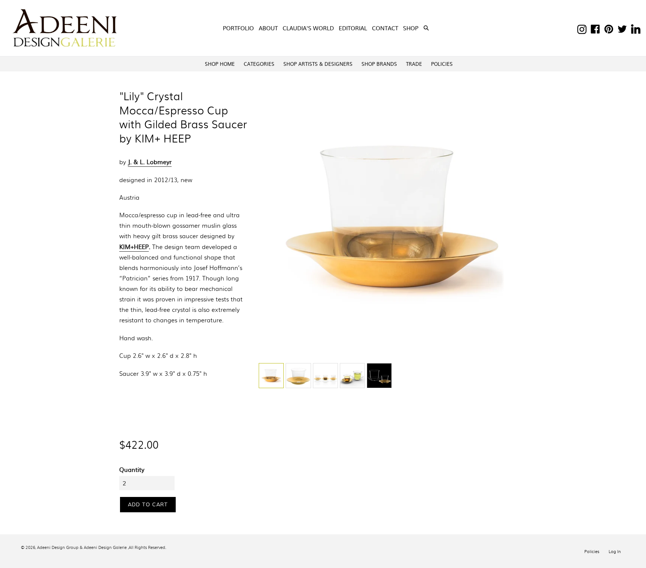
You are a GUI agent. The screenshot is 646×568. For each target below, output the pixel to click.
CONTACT (385, 28)
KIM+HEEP (134, 246)
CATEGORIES (259, 63)
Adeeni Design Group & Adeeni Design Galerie (82, 547)
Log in (615, 551)
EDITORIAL (353, 28)
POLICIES (442, 63)
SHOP (411, 27)
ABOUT (268, 28)
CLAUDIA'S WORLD (308, 28)
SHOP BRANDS (379, 63)
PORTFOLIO (238, 28)
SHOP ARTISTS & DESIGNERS (318, 63)
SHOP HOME (220, 63)
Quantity (131, 469)
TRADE (414, 63)
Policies (591, 551)
